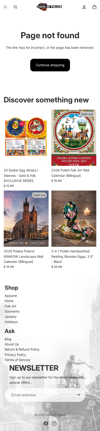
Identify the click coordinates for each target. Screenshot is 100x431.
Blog (8, 339)
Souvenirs (12, 311)
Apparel (11, 296)
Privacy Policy (15, 355)
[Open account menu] (84, 7)
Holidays (11, 322)
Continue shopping (50, 65)
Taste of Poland (55, 415)
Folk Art (10, 306)
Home (9, 301)
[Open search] (15, 7)
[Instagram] (54, 423)
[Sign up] (78, 395)
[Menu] (5, 7)
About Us (12, 344)
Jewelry (11, 317)
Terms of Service (17, 360)
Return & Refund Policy (22, 349)
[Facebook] (46, 423)
